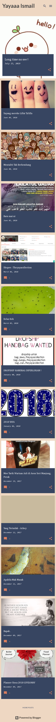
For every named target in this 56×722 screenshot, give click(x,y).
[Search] (44, 6)
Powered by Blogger (30, 717)
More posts (28, 707)
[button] (49, 70)
